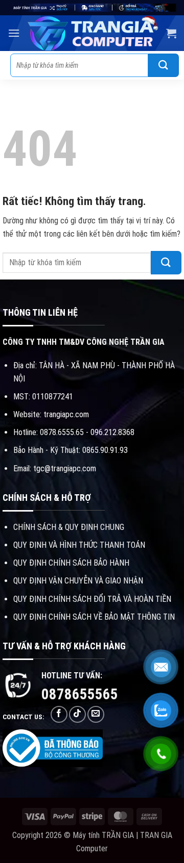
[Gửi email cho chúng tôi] (95, 714)
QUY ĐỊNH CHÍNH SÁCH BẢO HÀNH (71, 563)
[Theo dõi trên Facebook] (59, 714)
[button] (14, 32)
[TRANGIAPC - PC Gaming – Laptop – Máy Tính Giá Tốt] (93, 33)
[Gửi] (163, 65)
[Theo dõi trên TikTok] (77, 714)
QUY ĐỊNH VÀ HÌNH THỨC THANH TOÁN (79, 545)
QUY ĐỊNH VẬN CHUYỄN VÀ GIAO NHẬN (78, 581)
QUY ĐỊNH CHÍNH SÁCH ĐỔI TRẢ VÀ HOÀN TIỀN (92, 599)
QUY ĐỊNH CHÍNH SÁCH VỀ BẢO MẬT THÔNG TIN (94, 617)
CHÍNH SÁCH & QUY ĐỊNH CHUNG (68, 527)
